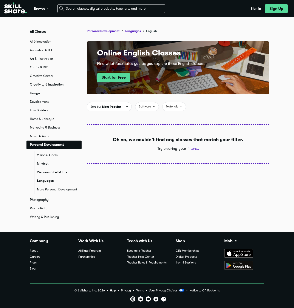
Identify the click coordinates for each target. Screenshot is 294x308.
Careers (35, 256)
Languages (45, 181)
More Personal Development (57, 189)
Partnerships (86, 256)
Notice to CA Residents (204, 290)
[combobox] (111, 8)
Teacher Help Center (140, 256)
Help (113, 290)
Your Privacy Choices (163, 290)
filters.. (193, 148)
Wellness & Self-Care (52, 172)
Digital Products (186, 256)
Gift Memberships (187, 250)
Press (33, 262)
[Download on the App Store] (244, 254)
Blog (33, 268)
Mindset (42, 163)
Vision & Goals (47, 155)
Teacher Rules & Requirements (147, 262)
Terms (140, 290)
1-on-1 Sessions (186, 262)
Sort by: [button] (105, 106)
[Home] (15, 8)
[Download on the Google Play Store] (244, 266)
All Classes (38, 32)
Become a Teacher (139, 250)
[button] (48, 8)
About (34, 250)
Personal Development (103, 31)
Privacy (126, 290)
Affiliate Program (89, 250)
